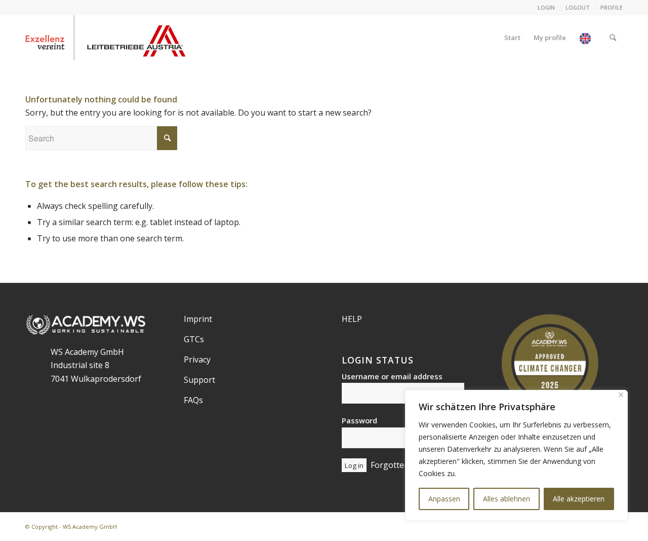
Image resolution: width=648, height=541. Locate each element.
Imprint (198, 318)
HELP (352, 318)
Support (199, 379)
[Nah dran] (621, 394)
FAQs (193, 400)
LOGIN (546, 7)
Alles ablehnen (506, 498)
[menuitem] (546, 7)
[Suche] (613, 37)
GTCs (194, 339)
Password (359, 420)
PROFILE (611, 7)
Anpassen (444, 498)
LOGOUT (577, 7)
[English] (588, 37)
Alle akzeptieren (578, 498)
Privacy (197, 359)
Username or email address (392, 376)
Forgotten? (392, 465)
